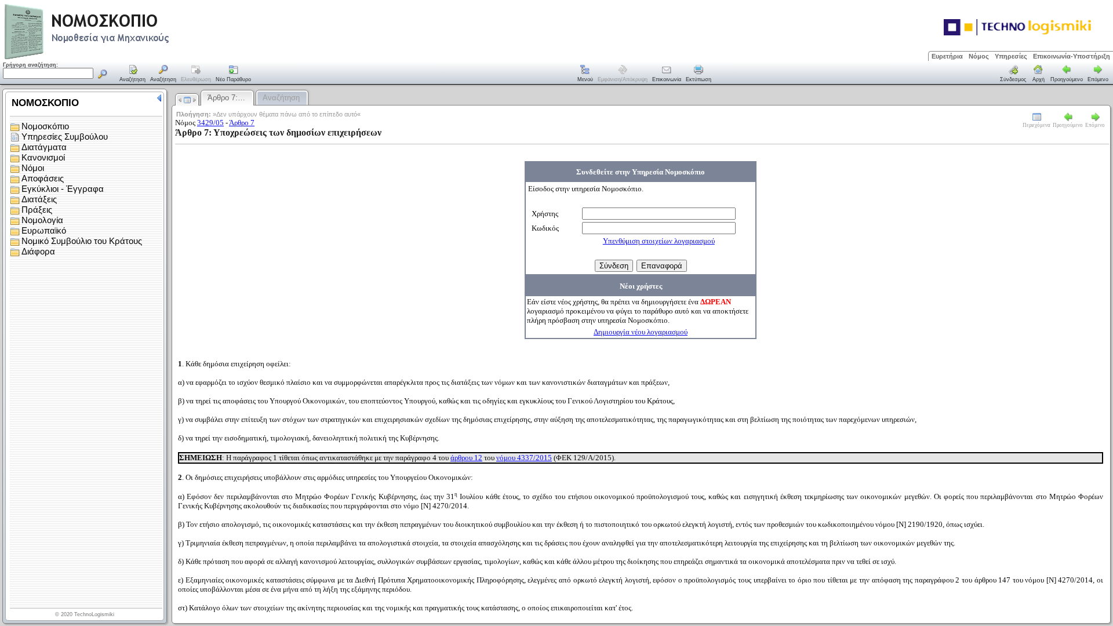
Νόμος (979, 56)
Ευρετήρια (947, 56)
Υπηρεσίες (1011, 56)
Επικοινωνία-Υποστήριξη (1071, 56)
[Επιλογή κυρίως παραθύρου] (132, 74)
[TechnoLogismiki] (132, 58)
